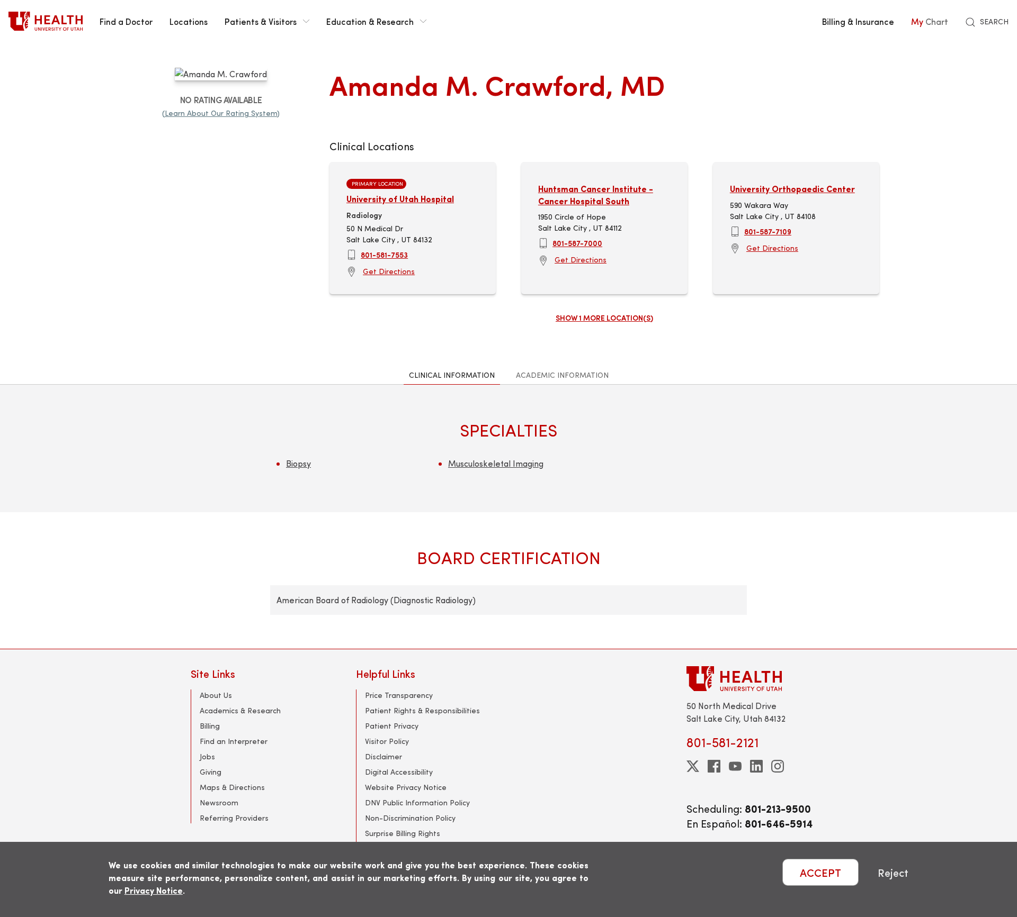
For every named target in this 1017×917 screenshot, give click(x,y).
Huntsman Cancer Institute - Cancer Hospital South (595, 194)
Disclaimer (383, 756)
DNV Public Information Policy (417, 802)
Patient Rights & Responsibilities (422, 710)
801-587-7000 (577, 243)
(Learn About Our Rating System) (221, 113)
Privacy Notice (153, 890)
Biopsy (298, 463)
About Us (216, 695)
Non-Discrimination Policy (410, 818)
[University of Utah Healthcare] (756, 678)
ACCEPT (820, 872)
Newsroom (219, 802)
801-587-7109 (767, 231)
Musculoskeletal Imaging (495, 463)
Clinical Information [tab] (452, 375)
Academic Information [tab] (562, 375)
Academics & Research (240, 710)
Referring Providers (234, 818)
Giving (210, 772)
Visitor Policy (387, 741)
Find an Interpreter (233, 741)
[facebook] (714, 766)
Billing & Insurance (858, 21)
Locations (189, 21)
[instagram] (777, 766)
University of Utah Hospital (400, 199)
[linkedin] (756, 766)
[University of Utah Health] (45, 21)
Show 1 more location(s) (604, 317)
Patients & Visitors (261, 21)
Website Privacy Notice (406, 787)
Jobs (207, 756)
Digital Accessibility (399, 772)
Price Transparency (399, 695)
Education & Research (370, 21)
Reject (893, 872)
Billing (210, 726)
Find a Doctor (126, 21)
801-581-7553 (384, 254)
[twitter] (692, 766)
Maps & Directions (232, 787)
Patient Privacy (391, 726)
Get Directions (389, 271)
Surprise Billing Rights (402, 833)
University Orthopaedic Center (792, 189)
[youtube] (735, 766)
